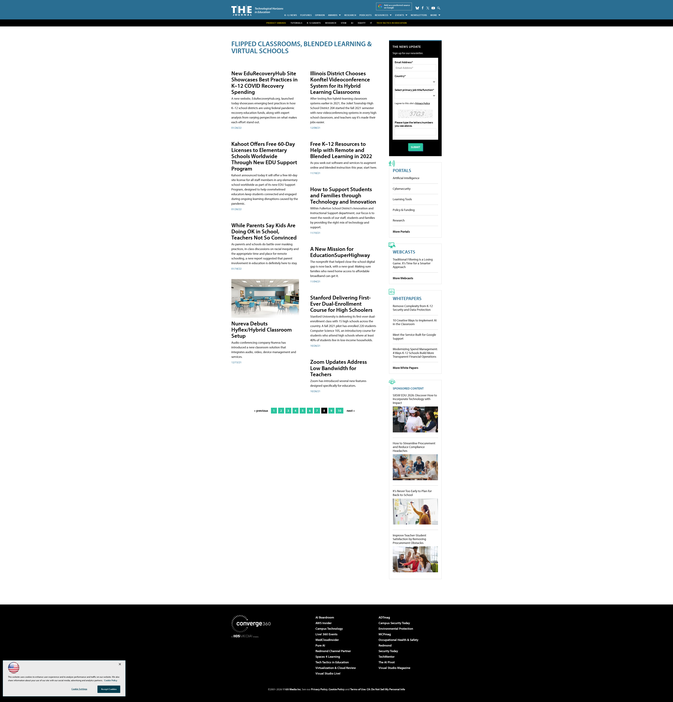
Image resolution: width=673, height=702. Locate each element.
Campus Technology (329, 629)
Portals (402, 170)
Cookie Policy (337, 689)
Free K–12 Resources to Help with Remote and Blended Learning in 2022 (341, 149)
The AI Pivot (387, 662)
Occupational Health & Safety (398, 640)
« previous (261, 411)
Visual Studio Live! (328, 673)
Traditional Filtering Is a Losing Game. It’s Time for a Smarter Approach (413, 263)
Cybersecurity (401, 189)
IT (371, 23)
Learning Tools (402, 199)
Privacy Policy (422, 103)
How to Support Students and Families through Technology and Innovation (343, 195)
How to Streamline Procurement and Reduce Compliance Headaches (414, 447)
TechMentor (387, 657)
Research (350, 15)
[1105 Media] (252, 655)
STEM (343, 23)
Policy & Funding (404, 210)
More (433, 15)
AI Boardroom (324, 617)
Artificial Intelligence (406, 178)
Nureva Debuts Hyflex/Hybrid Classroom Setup (261, 329)
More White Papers (405, 368)
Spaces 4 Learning (327, 657)
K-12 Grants (314, 23)
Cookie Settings (79, 688)
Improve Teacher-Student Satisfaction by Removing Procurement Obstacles (409, 539)
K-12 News (290, 15)
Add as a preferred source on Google (397, 6)
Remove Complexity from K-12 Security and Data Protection (413, 308)
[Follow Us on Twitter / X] (427, 8)
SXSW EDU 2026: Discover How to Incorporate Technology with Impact (415, 399)
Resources (381, 15)
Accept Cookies (109, 689)
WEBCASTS (404, 252)
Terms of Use (358, 689)
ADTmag (384, 617)
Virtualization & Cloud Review (335, 668)
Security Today (388, 651)
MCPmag (385, 634)
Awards (333, 15)
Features (306, 15)
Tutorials (296, 23)
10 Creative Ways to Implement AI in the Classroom (415, 322)
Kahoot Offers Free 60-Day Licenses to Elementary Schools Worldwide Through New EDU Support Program (264, 156)
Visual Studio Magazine (394, 668)
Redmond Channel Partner (333, 651)
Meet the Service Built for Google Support (414, 336)
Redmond (385, 645)
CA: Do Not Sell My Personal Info (386, 689)
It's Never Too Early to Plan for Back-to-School (412, 493)
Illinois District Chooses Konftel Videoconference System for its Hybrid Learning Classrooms (340, 82)
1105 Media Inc (292, 689)
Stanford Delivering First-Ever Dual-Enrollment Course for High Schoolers (341, 303)
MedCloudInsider (327, 640)
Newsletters (419, 15)
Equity (362, 23)
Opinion (320, 15)
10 (339, 411)
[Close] (120, 664)
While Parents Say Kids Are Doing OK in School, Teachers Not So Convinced (264, 231)
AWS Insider (323, 623)
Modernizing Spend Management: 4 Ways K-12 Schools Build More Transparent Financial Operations (415, 353)
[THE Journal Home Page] (257, 10)
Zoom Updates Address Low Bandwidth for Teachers (338, 367)
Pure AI (320, 645)
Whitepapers (407, 298)
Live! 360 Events (326, 634)
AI (352, 23)
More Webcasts (403, 278)
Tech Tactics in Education (332, 662)
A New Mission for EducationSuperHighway (340, 251)
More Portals (401, 232)
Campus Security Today (394, 623)
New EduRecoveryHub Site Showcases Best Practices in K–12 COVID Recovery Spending (264, 82)
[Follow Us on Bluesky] (417, 8)
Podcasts (365, 15)
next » (351, 411)
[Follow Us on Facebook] (422, 7)
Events (399, 15)
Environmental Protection (396, 629)
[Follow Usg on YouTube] (433, 8)
